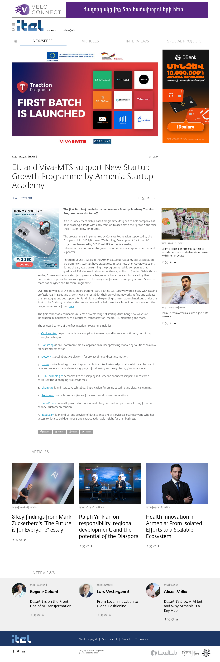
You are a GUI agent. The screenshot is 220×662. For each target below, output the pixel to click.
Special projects (184, 41)
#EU (15, 198)
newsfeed (43, 41)
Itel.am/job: (68, 30)
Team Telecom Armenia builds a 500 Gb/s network (185, 315)
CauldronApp (49, 333)
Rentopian (48, 395)
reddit (74, 432)
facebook (46, 432)
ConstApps (48, 345)
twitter (60, 432)
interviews (137, 41)
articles (90, 41)
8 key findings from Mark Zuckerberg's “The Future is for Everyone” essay (41, 524)
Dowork (46, 357)
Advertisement (110, 639)
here (71, 306)
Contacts (127, 639)
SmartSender (49, 403)
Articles (33, 507)
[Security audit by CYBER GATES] (191, 653)
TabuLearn (48, 415)
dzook (45, 364)
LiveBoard (47, 388)
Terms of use (142, 639)
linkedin (87, 432)
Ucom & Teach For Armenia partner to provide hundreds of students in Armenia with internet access (185, 252)
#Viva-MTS (27, 198)
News (32, 157)
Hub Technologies (52, 376)
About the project (88, 639)
